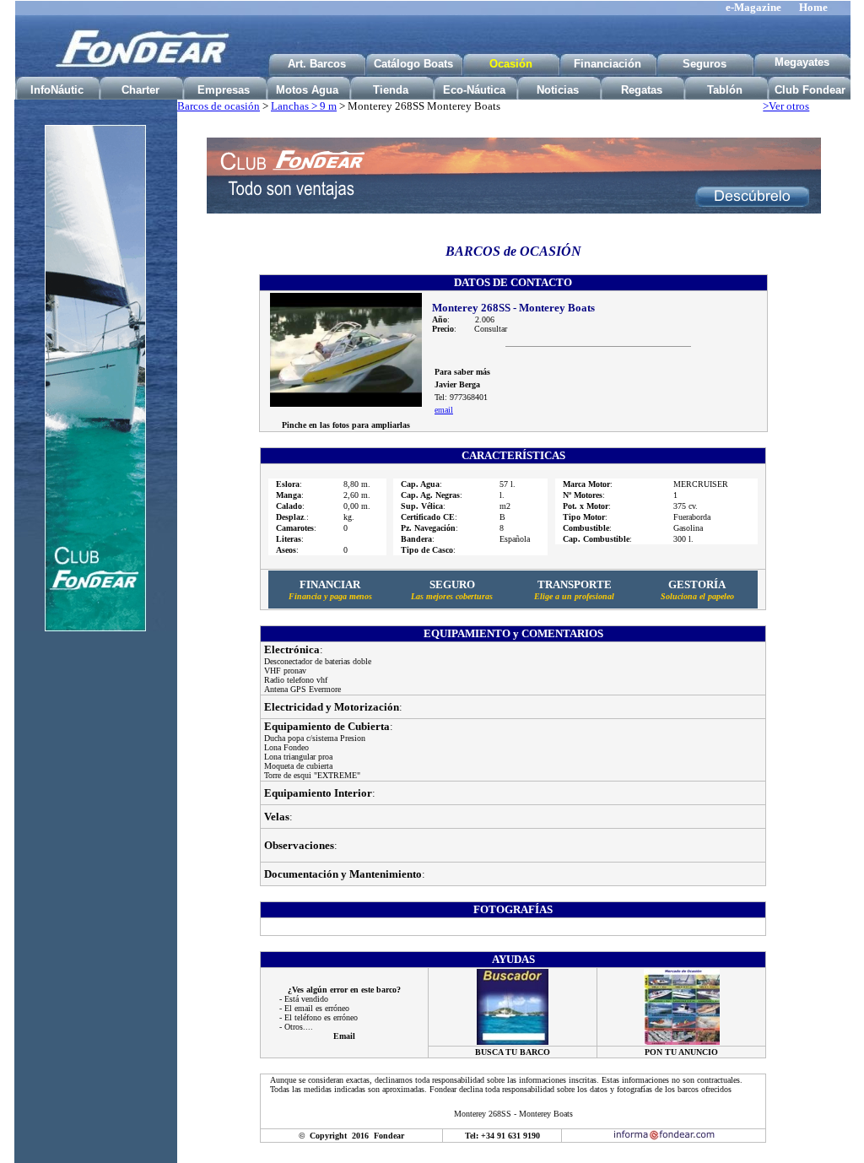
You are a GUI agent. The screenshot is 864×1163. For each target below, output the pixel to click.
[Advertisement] (95, 910)
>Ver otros (786, 106)
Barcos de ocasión (218, 106)
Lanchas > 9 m (304, 106)
